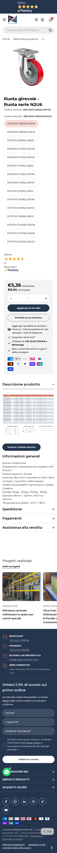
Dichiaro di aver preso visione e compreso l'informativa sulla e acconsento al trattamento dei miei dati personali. (29, 744)
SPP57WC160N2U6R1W (21, 207)
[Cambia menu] (4, 19)
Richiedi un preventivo (28, 317)
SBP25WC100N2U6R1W (21, 157)
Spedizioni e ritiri (36, 844)
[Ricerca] (50, 30)
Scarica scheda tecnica (21, 447)
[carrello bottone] (42, 19)
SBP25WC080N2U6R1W (21, 132)
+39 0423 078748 (19, 640)
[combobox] (28, 30)
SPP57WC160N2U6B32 (20, 216)
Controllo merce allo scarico (16, 848)
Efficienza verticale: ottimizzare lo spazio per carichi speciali (18, 614)
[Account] (36, 19)
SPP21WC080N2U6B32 (20, 140)
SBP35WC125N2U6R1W (21, 182)
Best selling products (26, 39)
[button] (28, 384)
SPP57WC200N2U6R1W (21, 233)
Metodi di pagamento (13, 844)
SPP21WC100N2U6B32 (20, 165)
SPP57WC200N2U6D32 (21, 241)
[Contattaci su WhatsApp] (6, 772)
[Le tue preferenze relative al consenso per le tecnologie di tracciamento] (52, 848)
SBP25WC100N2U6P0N (21, 148)
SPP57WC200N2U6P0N (21, 224)
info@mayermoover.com (23, 659)
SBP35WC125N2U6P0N (21, 174)
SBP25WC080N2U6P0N (21, 123)
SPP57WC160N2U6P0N (21, 199)
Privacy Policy (33, 742)
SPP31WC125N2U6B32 (20, 191)
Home (6, 39)
